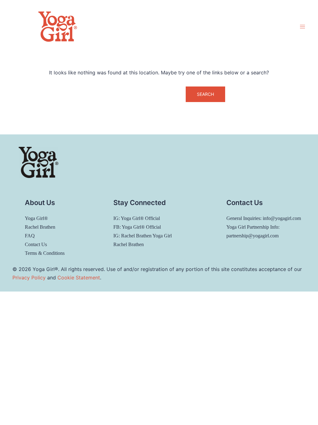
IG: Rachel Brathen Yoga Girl (142, 235)
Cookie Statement (78, 277)
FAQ (30, 235)
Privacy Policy (29, 277)
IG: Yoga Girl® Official (136, 218)
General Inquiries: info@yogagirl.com (263, 218)
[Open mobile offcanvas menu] (302, 26)
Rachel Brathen (40, 227)
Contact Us (36, 244)
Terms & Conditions (45, 253)
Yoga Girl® (36, 218)
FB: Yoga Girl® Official (137, 227)
